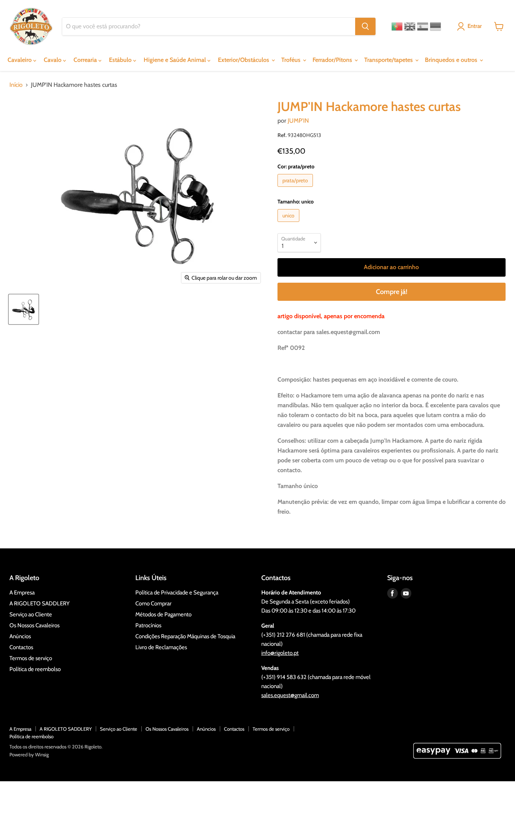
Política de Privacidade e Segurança (176, 592)
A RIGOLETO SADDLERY (39, 603)
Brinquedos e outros (452, 59)
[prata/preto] (296, 188)
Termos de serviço (30, 658)
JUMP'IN (298, 120)
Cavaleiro (20, 59)
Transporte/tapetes (389, 59)
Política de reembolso (35, 669)
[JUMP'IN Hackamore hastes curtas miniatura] (23, 309)
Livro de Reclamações (161, 647)
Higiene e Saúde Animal (175, 59)
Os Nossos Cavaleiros (34, 625)
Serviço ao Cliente (30, 614)
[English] (409, 26)
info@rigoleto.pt (280, 653)
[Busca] (365, 26)
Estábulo (121, 59)
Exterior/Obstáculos (244, 59)
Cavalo (53, 59)
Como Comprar (153, 603)
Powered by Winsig (29, 754)
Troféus (291, 59)
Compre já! (391, 292)
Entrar (474, 26)
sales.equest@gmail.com (290, 695)
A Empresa (22, 592)
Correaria (86, 59)
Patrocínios (148, 625)
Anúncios (20, 636)
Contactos (21, 647)
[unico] (289, 223)
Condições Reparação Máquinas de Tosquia (185, 636)
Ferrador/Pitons (333, 59)
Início (16, 85)
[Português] (397, 26)
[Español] (422, 26)
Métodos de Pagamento (163, 614)
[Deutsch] (435, 26)
